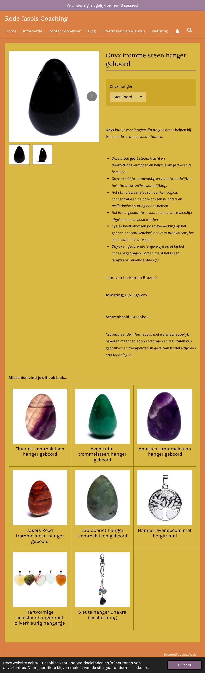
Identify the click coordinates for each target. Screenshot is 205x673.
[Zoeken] (190, 30)
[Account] (178, 31)
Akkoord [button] (184, 665)
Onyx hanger (121, 86)
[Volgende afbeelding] (92, 96)
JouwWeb (189, 654)
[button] (19, 154)
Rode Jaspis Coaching (36, 18)
